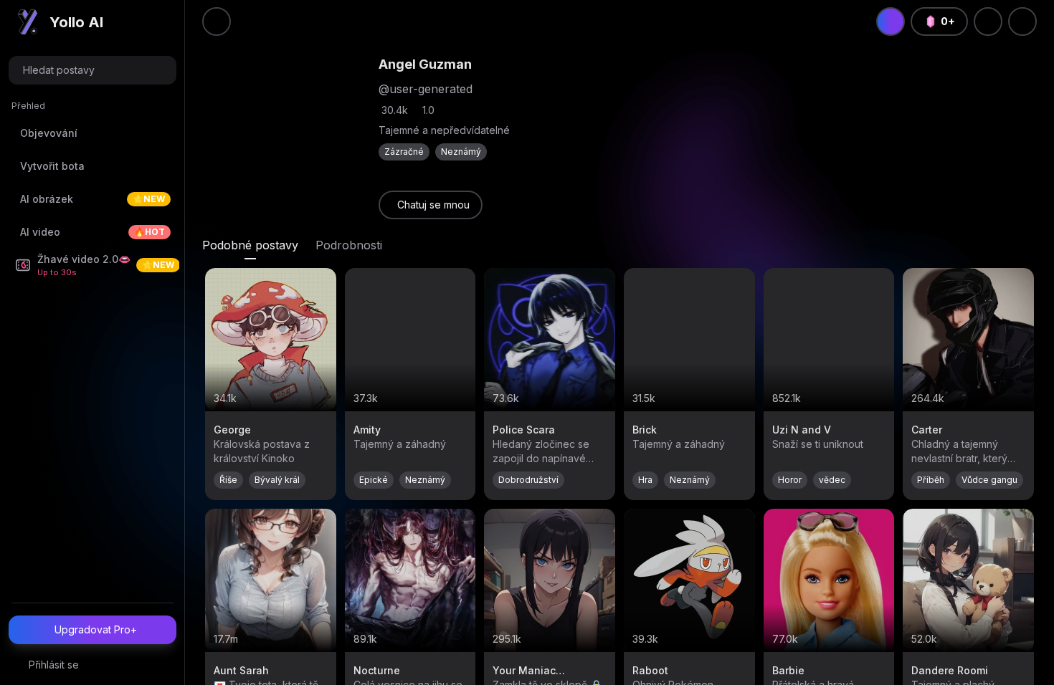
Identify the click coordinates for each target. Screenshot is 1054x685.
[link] (431, 205)
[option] (92, 133)
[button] (92, 70)
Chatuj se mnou (433, 204)
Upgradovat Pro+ (95, 629)
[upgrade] (890, 21)
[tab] (250, 245)
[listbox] (92, 192)
